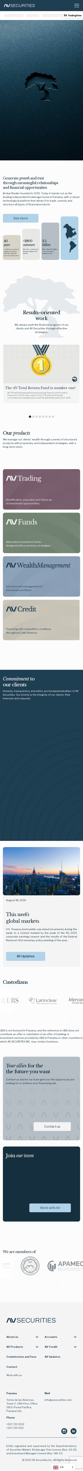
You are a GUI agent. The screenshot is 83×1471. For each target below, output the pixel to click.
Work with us (14, 1375)
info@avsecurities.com (58, 1399)
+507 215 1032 (15, 1424)
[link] (24, 478)
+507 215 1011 (15, 1427)
